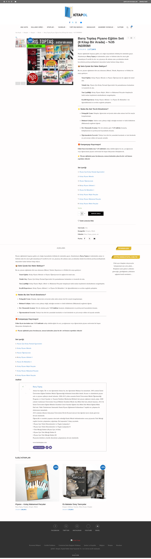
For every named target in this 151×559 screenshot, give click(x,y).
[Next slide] (23, 83)
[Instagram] (11, 1)
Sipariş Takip (143, 1)
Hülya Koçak (83, 507)
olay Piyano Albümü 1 (88, 185)
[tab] (61, 248)
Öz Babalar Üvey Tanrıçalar (74, 504)
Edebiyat (70, 507)
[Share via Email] (94, 238)
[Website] (47, 447)
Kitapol (33, 32)
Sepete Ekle (96, 213)
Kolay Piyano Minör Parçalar (89, 203)
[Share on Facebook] (84, 238)
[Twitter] (9, 1)
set (98, 234)
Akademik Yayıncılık (105, 27)
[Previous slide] (17, 83)
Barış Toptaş (87, 234)
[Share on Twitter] (89, 238)
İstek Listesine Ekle (87, 221)
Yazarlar (61, 27)
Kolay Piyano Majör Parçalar (89, 194)
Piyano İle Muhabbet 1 (87, 190)
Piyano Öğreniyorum (86, 181)
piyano (94, 234)
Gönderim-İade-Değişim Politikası (70, 545)
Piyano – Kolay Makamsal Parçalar (30, 504)
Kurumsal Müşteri (35, 545)
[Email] (15, 1)
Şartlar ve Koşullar (130, 1)
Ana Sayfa (24, 27)
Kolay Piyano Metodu (87, 176)
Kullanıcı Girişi (37, 27)
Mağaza (101, 545)
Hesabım (119, 545)
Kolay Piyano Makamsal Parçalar (90, 199)
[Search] (127, 27)
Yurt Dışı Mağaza (76, 27)
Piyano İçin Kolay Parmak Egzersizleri (92, 172)
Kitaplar (50, 27)
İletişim (120, 27)
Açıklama (61, 248)
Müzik (39, 32)
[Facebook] (6, 1)
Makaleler (91, 27)
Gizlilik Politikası (49, 545)
